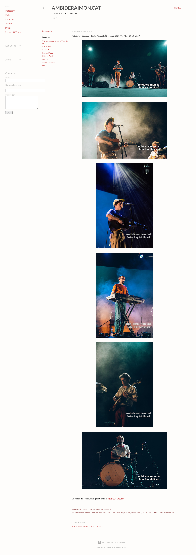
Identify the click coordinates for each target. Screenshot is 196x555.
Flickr (7, 15)
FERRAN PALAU (116, 498)
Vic (43, 66)
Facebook (10, 19)
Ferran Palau (47, 53)
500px (8, 28)
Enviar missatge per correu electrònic (97, 509)
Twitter (8, 23)
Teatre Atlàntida (48, 62)
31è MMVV (46, 46)
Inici (55, 18)
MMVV (45, 59)
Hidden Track (47, 56)
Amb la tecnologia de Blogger (113, 542)
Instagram (10, 11)
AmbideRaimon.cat (76, 8)
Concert (45, 50)
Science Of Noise (13, 32)
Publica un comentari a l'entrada (87, 526)
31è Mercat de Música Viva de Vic (103, 513)
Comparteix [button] (47, 31)
